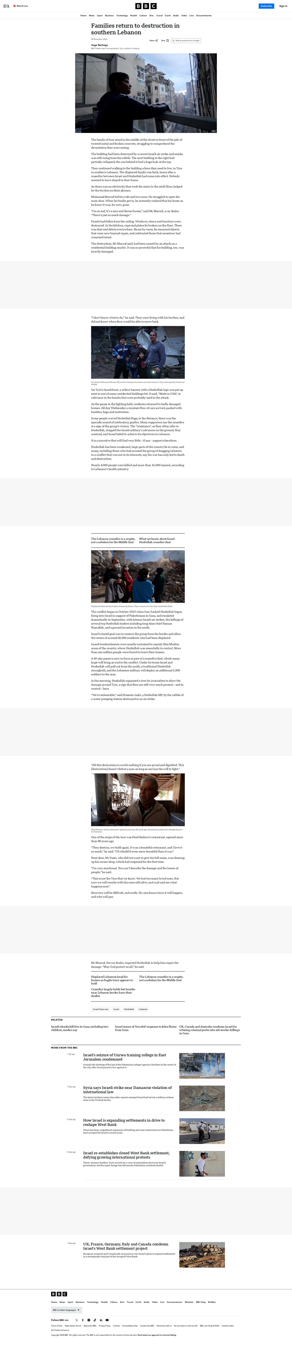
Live (191, 15)
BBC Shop (201, 1302)
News (92, 15)
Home (83, 15)
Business (109, 15)
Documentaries (204, 15)
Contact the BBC (147, 1326)
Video (184, 15)
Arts (151, 15)
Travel (159, 15)
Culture (143, 15)
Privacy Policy (105, 1326)
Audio (176, 15)
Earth (168, 15)
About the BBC (90, 1326)
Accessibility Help (130, 1326)
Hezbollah (129, 1009)
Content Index (228, 1326)
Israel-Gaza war (101, 1009)
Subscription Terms (73, 1326)
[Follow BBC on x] (76, 1320)
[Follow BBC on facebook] (83, 1320)
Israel (116, 1009)
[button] (6, 6)
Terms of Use (56, 1326)
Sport (100, 15)
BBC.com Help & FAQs (209, 1326)
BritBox (212, 1302)
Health (133, 15)
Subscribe (266, 6)
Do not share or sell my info (186, 1326)
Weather (189, 1302)
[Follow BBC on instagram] (89, 1320)
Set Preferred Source (60, 1330)
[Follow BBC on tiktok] (95, 1320)
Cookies (116, 1326)
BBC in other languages (64, 1310)
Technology (122, 15)
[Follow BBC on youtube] (107, 1320)
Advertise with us (164, 1326)
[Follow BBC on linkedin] (101, 1320)
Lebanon (143, 1009)
